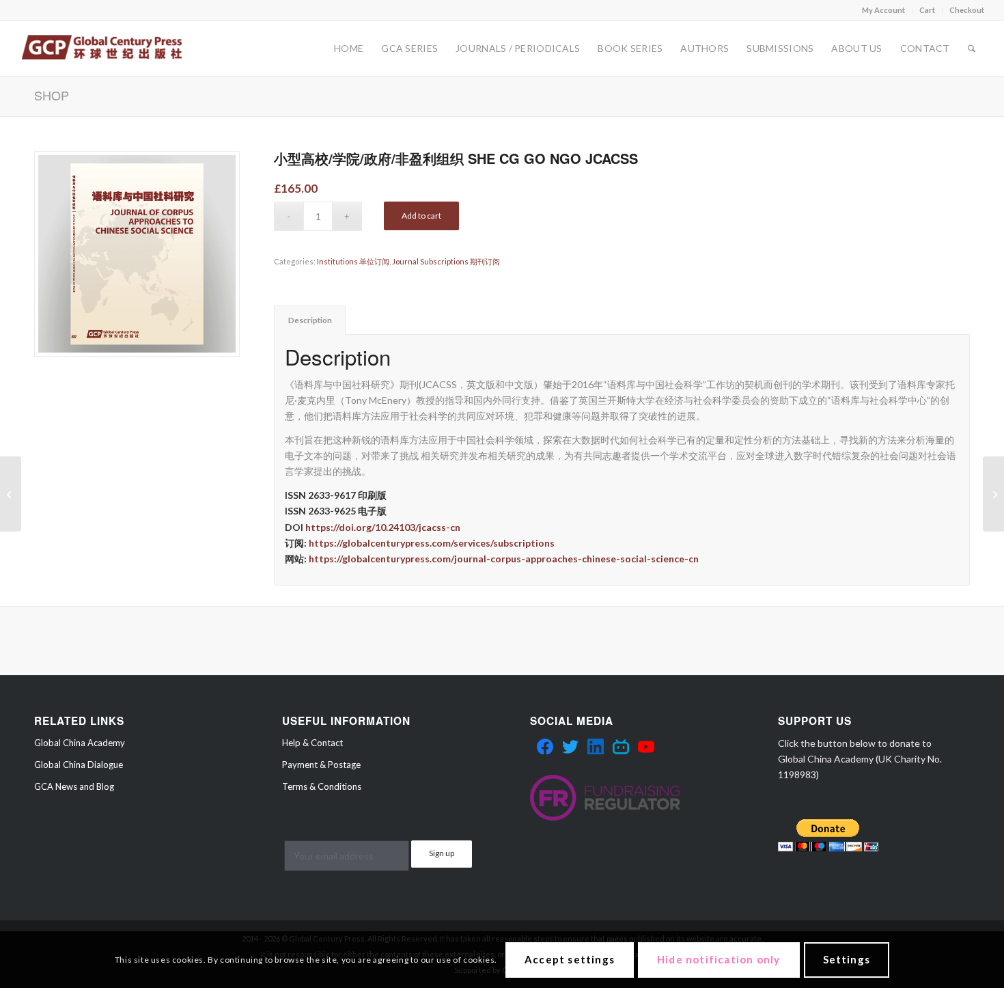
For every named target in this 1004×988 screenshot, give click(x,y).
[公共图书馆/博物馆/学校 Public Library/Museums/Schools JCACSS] (993, 494)
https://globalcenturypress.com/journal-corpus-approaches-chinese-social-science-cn (504, 558)
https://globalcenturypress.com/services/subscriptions (432, 543)
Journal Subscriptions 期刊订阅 (446, 261)
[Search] (971, 48)
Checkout (966, 9)
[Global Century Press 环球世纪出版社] (101, 48)
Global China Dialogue (78, 764)
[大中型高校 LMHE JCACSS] (10, 494)
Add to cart (421, 215)
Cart (927, 9)
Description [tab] (310, 320)
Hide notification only (718, 959)
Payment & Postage (321, 764)
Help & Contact (312, 742)
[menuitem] (883, 10)
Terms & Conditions (321, 786)
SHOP (51, 95)
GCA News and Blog (74, 786)
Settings (847, 959)
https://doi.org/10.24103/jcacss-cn (382, 527)
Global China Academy (79, 742)
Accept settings (570, 959)
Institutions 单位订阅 (353, 261)
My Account (883, 9)
